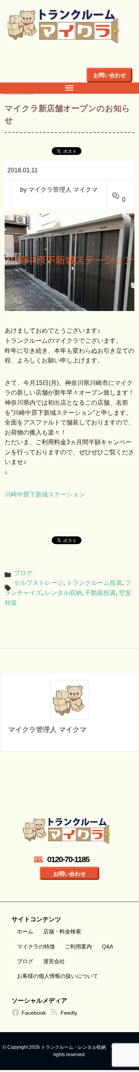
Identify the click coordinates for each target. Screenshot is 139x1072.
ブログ (23, 573)
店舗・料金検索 (62, 931)
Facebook (34, 1013)
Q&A (107, 946)
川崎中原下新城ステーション (45, 494)
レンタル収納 (63, 592)
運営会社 (54, 961)
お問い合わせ (109, 75)
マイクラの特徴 (36, 946)
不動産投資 (100, 592)
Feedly (69, 1013)
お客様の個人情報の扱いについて (57, 976)
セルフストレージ (38, 582)
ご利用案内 (78, 946)
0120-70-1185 (68, 859)
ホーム (25, 931)
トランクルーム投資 (94, 582)
